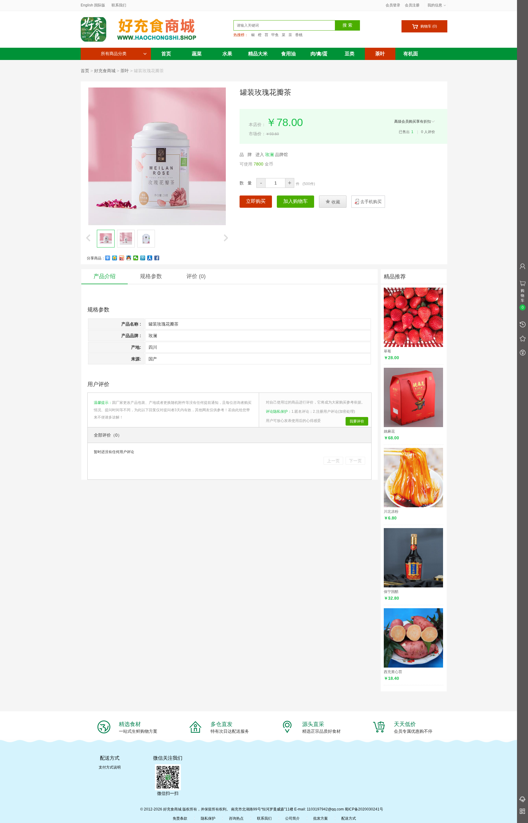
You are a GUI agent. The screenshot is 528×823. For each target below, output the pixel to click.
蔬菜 (197, 53)
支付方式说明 (110, 767)
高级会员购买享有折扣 (414, 121)
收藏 (332, 201)
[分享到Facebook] (157, 257)
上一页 (333, 460)
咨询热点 (236, 818)
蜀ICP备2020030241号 (364, 809)
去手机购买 (371, 201)
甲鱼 (275, 35)
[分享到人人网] (149, 257)
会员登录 (393, 5)
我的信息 (434, 5)
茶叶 (380, 53)
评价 (196, 276)
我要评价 (357, 421)
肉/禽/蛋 (319, 53)
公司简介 (292, 818)
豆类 (349, 53)
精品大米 (258, 53)
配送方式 (348, 818)
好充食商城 (105, 70)
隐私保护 (208, 818)
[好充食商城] (146, 29)
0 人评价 (428, 132)
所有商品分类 (114, 53)
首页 (166, 53)
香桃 (298, 35)
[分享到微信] (135, 257)
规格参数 (151, 276)
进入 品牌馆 (271, 154)
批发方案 (320, 818)
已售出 (406, 132)
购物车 (424, 26)
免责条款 (180, 818)
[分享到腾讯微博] (142, 257)
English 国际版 (93, 5)
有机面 (410, 53)
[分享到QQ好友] (128, 257)
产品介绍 (105, 276)
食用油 (288, 53)
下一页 (355, 460)
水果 (227, 53)
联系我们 (119, 5)
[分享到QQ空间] (114, 257)
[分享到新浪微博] (121, 257)
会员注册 (412, 5)
